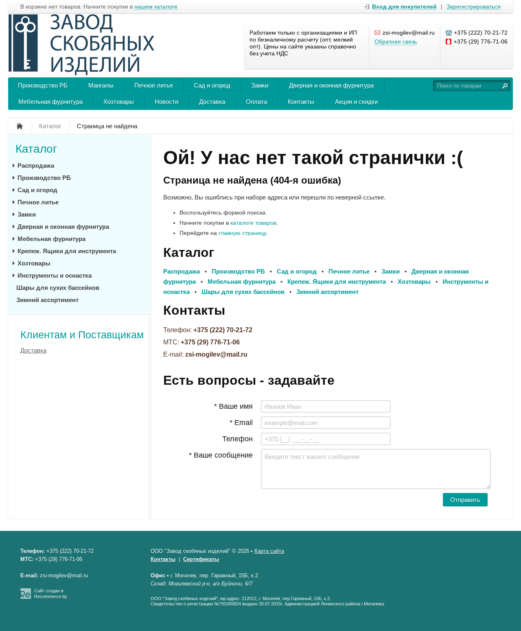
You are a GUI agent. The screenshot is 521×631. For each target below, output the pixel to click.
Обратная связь (395, 41)
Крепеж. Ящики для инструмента (67, 251)
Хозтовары (118, 101)
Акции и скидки (356, 101)
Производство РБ (43, 85)
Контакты (301, 101)
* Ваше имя (233, 406)
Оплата (256, 101)
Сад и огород (212, 85)
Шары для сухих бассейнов (57, 287)
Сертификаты (201, 559)
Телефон (237, 439)
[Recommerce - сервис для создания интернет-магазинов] (25, 597)
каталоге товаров (253, 222)
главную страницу (242, 233)
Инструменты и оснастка (55, 275)
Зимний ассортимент (47, 299)
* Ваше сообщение (221, 455)
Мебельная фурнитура (50, 101)
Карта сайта (269, 551)
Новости (166, 101)
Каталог (36, 148)
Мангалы (101, 85)
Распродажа (36, 165)
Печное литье (153, 85)
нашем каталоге (155, 7)
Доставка (212, 101)
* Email (241, 422)
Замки (259, 85)
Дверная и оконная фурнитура (331, 85)
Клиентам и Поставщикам (82, 334)
